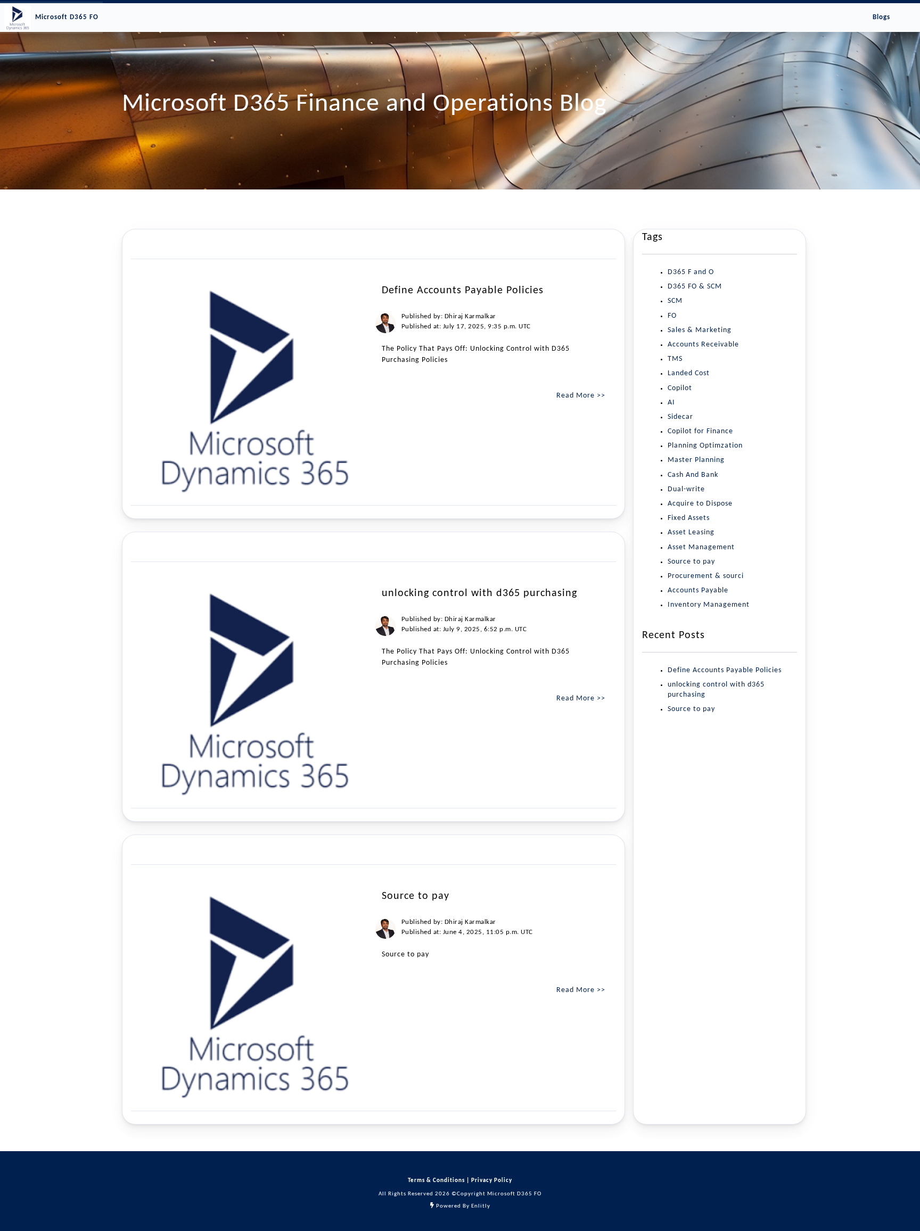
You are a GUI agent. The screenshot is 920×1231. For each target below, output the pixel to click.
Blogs (881, 17)
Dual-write (686, 489)
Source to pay (691, 562)
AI (671, 403)
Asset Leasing (691, 532)
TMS (675, 359)
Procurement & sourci (706, 576)
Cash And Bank (693, 475)
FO (672, 316)
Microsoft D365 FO (66, 17)
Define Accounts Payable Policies (725, 670)
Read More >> (580, 396)
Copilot (680, 388)
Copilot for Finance (700, 431)
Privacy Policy (491, 1181)
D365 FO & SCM (695, 287)
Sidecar (680, 417)
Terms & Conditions (437, 1181)
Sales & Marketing (700, 330)
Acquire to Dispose (700, 504)
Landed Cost (689, 373)
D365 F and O (691, 272)
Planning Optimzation (705, 446)
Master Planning (696, 460)
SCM (675, 301)
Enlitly (480, 1206)
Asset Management (701, 547)
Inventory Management (709, 605)
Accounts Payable (698, 590)
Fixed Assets (689, 518)
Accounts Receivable (703, 345)
